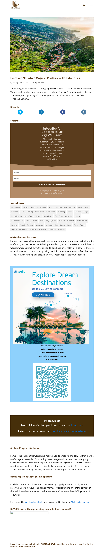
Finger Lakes (48, 216)
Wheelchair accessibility (38, 229)
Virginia (14, 229)
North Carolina (82, 221)
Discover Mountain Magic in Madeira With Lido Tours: (45, 78)
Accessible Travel (29, 207)
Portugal (30, 225)
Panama (14, 225)
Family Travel (29, 216)
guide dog (68, 216)
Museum (62, 221)
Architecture (41, 207)
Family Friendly (16, 216)
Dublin (70, 212)
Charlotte (14, 212)
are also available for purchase (68, 430)
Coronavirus (39, 212)
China (23, 212)
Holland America (17, 221)
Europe (41, 82)
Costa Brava (50, 212)
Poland (22, 225)
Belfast (51, 207)
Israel (42, 221)
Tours (76, 225)
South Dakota (60, 225)
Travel (82, 225)
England (78, 212)
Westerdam (23, 229)
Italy (47, 221)
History (77, 216)
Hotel (28, 221)
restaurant (39, 225)
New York (70, 221)
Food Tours (59, 216)
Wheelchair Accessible (57, 229)
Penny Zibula (18, 82)
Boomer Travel (61, 207)
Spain (69, 225)
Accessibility (15, 207)
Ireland (34, 221)
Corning (30, 212)
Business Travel (83, 207)
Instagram (76, 425)
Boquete (72, 207)
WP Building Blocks (34, 502)
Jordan (53, 221)
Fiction (38, 216)
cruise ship (61, 212)
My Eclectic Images (80, 502)
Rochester (49, 225)
